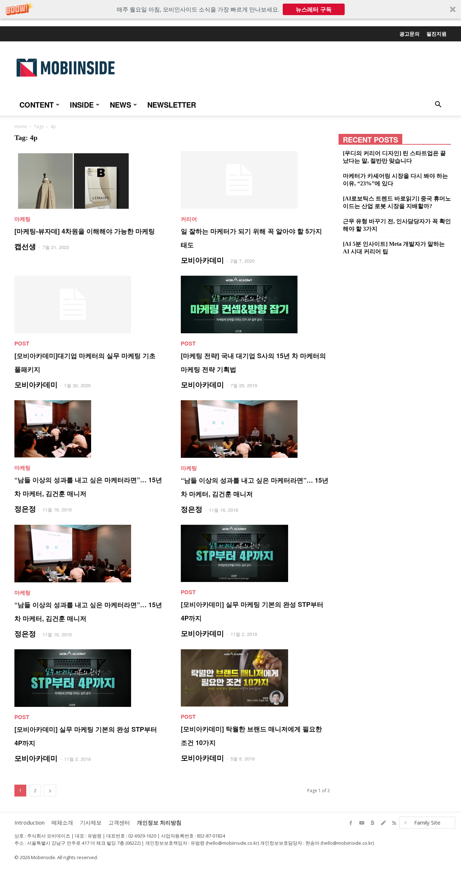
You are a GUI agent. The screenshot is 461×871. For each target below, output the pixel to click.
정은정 (25, 508)
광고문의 (409, 33)
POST (21, 343)
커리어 (189, 219)
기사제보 (91, 822)
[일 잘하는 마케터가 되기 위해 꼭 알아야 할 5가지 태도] (255, 180)
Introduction (29, 822)
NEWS (120, 104)
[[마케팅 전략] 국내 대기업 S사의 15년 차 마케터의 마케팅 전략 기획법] (255, 304)
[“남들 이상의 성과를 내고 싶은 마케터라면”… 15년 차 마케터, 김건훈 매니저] (89, 428)
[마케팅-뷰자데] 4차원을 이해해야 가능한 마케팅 (84, 231)
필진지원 (436, 33)
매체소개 (62, 822)
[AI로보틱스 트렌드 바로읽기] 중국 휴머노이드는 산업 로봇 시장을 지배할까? (397, 202)
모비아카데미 (202, 259)
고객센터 (119, 822)
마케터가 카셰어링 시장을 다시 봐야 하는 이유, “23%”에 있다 (395, 179)
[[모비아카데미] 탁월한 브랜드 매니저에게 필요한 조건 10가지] (255, 678)
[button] (230, 9)
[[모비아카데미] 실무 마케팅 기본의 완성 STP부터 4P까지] (255, 553)
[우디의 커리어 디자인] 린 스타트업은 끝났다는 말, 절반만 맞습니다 (394, 157)
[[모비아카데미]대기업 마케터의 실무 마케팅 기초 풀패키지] (89, 304)
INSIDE (82, 104)
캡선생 (25, 246)
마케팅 (22, 219)
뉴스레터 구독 (314, 9)
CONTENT (36, 104)
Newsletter (171, 104)
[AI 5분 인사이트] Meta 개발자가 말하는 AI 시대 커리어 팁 (394, 247)
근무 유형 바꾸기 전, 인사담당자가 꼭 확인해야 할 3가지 (397, 225)
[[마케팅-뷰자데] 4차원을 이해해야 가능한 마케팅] (89, 180)
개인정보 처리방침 (159, 822)
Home (20, 126)
